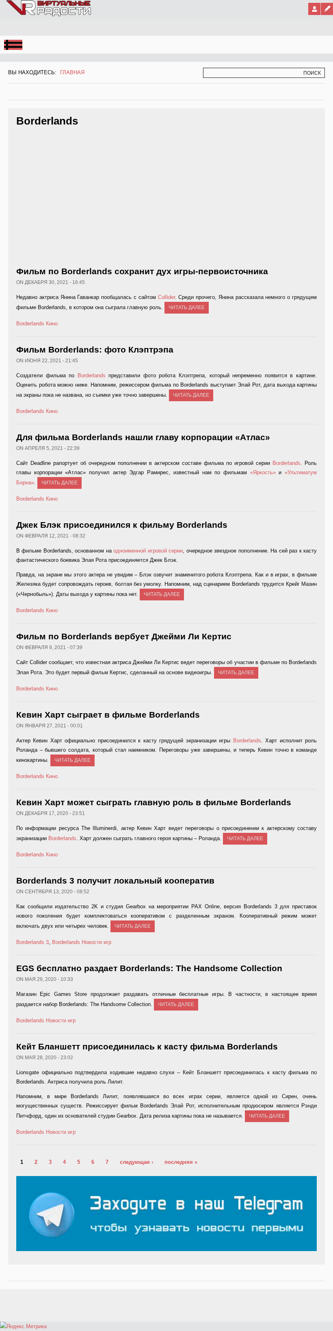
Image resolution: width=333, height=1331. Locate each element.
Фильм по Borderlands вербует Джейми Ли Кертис (123, 636)
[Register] (327, 9)
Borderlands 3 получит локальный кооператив (115, 880)
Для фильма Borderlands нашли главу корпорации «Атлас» (143, 437)
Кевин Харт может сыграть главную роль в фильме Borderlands (153, 802)
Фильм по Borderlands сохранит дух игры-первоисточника (142, 271)
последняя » (180, 1162)
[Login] (314, 9)
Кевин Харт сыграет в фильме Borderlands (108, 714)
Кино (52, 323)
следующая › (136, 1162)
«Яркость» (263, 472)
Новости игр (96, 942)
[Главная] (49, 14)
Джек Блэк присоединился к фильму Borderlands (121, 524)
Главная (72, 72)
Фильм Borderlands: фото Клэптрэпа (94, 349)
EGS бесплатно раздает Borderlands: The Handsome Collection (149, 968)
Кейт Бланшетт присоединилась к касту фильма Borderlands (147, 1046)
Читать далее (187, 307)
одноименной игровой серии (148, 551)
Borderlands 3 (32, 942)
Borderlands (30, 323)
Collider (166, 297)
